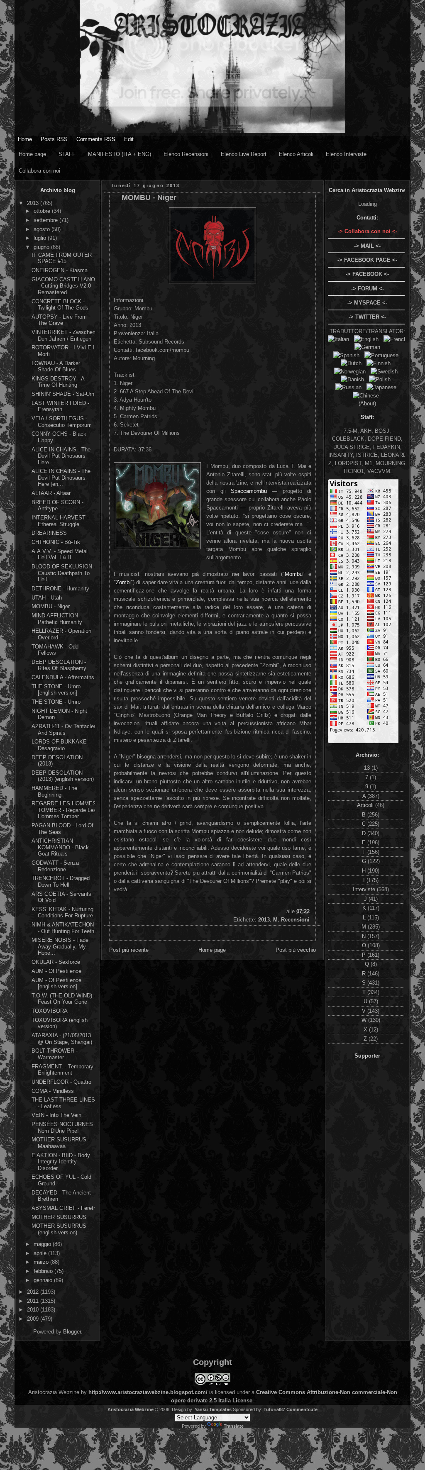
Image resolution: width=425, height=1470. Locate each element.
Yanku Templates (213, 1409)
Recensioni (295, 920)
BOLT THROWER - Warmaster (55, 1054)
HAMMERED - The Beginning (54, 791)
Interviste (365, 889)
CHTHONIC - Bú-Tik (56, 542)
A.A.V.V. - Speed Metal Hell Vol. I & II (60, 554)
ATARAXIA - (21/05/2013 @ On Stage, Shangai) (62, 1038)
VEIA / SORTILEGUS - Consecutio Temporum (62, 421)
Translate (234, 1426)
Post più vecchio (296, 950)
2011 (33, 1301)
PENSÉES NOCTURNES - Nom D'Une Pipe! (64, 1127)
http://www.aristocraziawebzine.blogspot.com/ (148, 1392)
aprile (41, 1253)
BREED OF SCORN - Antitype (57, 505)
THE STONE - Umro (56, 702)
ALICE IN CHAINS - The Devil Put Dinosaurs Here (61, 456)
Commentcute (302, 1409)
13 (367, 768)
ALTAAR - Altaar (51, 493)
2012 (33, 1292)
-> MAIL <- (367, 246)
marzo (42, 1262)
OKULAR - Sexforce (56, 962)
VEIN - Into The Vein (56, 1115)
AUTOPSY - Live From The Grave (59, 320)
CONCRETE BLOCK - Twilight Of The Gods (60, 304)
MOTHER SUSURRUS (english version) (59, 1229)
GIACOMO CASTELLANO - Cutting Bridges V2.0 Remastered (63, 285)
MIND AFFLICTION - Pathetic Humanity (57, 618)
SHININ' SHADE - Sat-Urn (63, 394)
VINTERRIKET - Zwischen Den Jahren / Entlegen (63, 335)
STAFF (67, 154)
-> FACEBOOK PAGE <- (367, 260)
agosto (42, 229)
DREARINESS (49, 533)
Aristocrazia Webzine (130, 1409)
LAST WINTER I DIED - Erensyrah (60, 406)
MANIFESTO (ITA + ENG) (119, 154)
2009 (33, 1319)
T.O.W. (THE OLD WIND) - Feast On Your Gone (63, 998)
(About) (367, 403)
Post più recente (129, 950)
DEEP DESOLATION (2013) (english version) (63, 776)
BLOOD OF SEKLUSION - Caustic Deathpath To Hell (63, 573)
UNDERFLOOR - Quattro (61, 1082)
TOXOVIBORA (50, 1011)
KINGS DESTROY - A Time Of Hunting (58, 381)
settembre (46, 220)
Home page (32, 154)
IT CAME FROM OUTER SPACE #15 (62, 258)
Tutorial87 (274, 1409)
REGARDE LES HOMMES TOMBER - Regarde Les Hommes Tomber (64, 809)
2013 (33, 203)
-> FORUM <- (367, 288)
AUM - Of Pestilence (56, 971)
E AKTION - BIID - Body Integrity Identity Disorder (61, 1161)
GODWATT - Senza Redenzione (55, 866)
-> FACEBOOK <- (367, 274)
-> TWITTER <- (367, 317)
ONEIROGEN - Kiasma (60, 270)
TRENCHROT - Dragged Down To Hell (61, 881)
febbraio (44, 1271)
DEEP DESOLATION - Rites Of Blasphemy (59, 665)
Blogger (72, 1332)
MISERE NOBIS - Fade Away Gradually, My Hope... (60, 946)
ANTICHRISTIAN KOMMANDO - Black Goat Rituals (60, 847)
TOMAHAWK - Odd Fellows (55, 650)
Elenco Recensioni (186, 154)
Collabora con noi (39, 171)
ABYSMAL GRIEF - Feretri (64, 1208)
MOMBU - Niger (51, 606)
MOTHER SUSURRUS (59, 1217)
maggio (43, 1244)
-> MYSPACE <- (367, 303)
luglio (41, 238)
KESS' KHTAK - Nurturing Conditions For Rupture (62, 912)
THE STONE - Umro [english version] (56, 689)
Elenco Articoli (296, 154)
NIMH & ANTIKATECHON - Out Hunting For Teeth (63, 927)
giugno (42, 247)
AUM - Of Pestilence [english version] (56, 983)
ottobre (43, 211)
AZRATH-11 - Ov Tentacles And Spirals (64, 729)
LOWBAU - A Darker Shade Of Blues (56, 366)
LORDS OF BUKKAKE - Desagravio (61, 745)
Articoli (366, 805)
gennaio (44, 1280)
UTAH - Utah (47, 598)
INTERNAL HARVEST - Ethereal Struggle (60, 520)
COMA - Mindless (53, 1091)
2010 (33, 1310)
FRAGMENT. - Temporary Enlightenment (62, 1069)
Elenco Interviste (346, 154)
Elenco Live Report (243, 154)
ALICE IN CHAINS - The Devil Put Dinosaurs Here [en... (61, 477)
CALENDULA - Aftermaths (63, 677)
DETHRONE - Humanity (60, 588)
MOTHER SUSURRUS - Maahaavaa (61, 1142)
